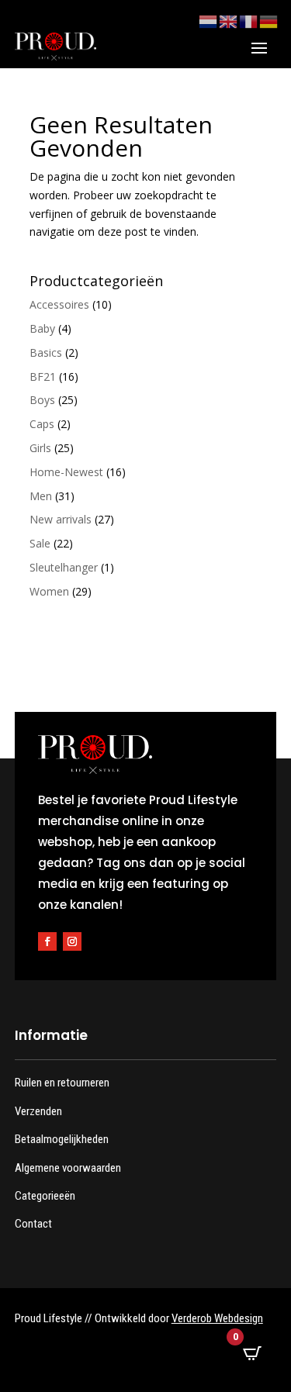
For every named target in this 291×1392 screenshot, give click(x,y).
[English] (229, 20)
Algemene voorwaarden (68, 1168)
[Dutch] (209, 20)
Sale (39, 543)
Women (49, 591)
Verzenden (38, 1111)
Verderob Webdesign (217, 1318)
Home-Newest (66, 472)
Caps (41, 423)
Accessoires (59, 304)
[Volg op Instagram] (72, 941)
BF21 (42, 376)
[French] (249, 20)
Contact (33, 1224)
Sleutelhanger (63, 567)
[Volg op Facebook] (47, 941)
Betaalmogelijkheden (62, 1139)
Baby (42, 328)
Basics (45, 352)
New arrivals (60, 519)
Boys (42, 399)
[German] (269, 20)
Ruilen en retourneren (62, 1083)
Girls (40, 447)
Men (40, 496)
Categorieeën (45, 1196)
